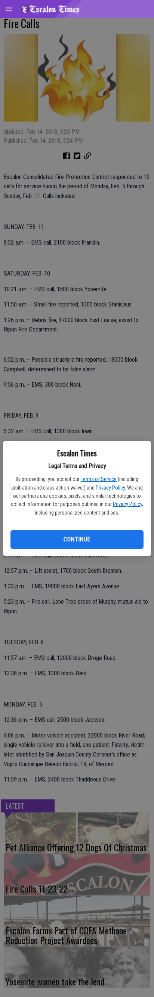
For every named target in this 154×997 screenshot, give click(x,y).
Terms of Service (99, 479)
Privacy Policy (110, 488)
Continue (77, 539)
